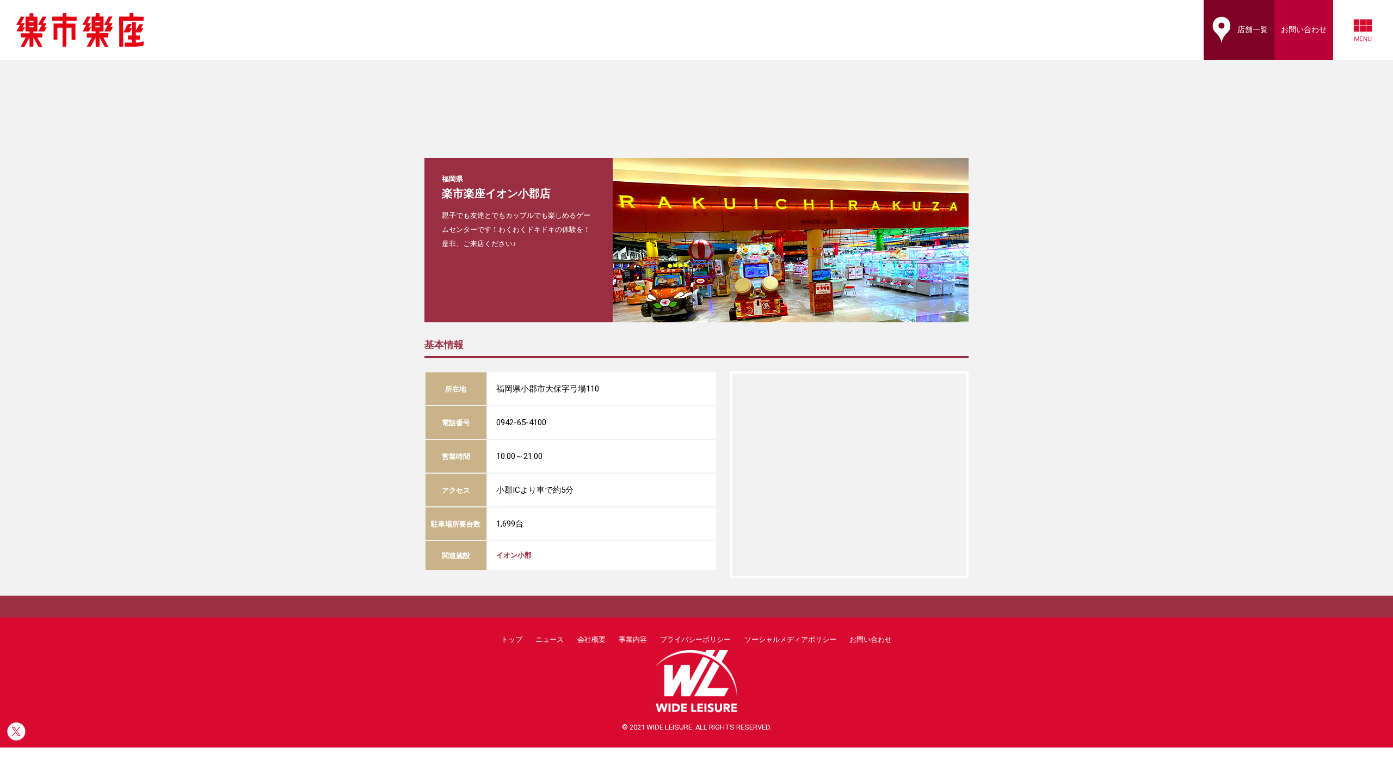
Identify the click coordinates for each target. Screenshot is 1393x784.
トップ (511, 639)
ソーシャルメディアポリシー (790, 639)
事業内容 (633, 639)
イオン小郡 (514, 555)
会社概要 (591, 639)
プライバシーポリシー (695, 639)
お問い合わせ (870, 639)
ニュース (549, 639)
